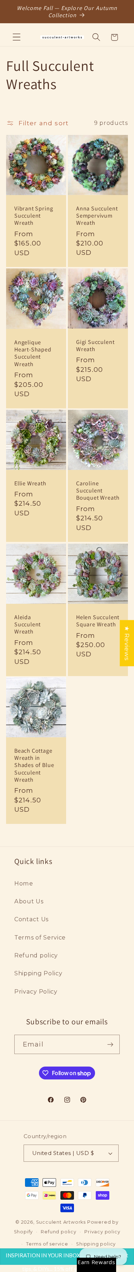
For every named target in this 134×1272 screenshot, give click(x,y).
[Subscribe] (110, 1044)
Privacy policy (102, 1231)
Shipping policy (96, 1244)
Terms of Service (40, 937)
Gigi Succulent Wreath (95, 345)
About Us (29, 901)
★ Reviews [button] (127, 643)
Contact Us (31, 919)
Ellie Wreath (30, 483)
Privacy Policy (36, 991)
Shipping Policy (38, 973)
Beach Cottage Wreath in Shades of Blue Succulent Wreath (34, 765)
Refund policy (36, 955)
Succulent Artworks (61, 1222)
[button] (17, 37)
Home (23, 883)
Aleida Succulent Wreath (27, 624)
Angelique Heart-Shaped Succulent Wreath (32, 353)
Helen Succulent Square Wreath (97, 620)
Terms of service (47, 1244)
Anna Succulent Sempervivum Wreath (97, 215)
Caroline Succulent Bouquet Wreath (97, 490)
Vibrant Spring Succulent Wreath (33, 216)
